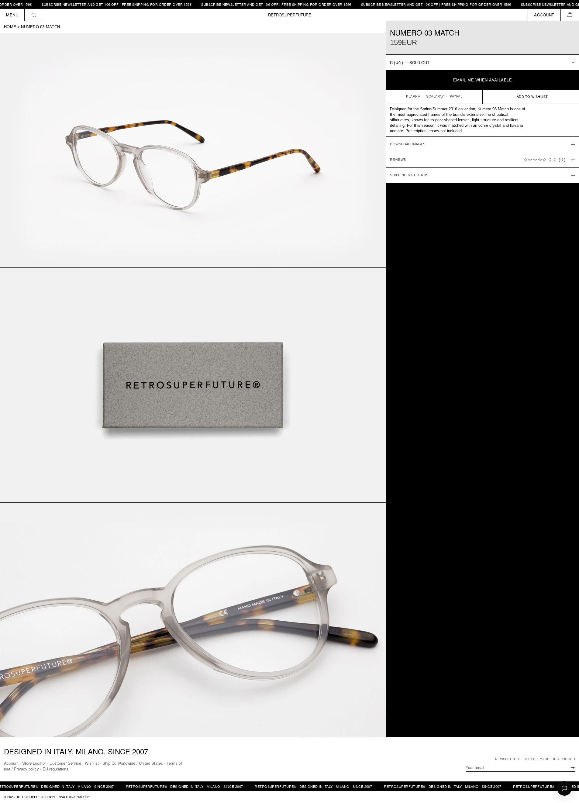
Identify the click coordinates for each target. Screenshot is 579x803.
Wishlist (92, 763)
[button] (569, 15)
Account (11, 763)
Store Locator (34, 763)
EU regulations (55, 769)
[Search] (34, 15)
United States (151, 763)
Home (10, 27)
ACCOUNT (544, 15)
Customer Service (65, 763)
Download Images (408, 144)
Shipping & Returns (409, 175)
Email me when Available (482, 80)
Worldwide (126, 763)
